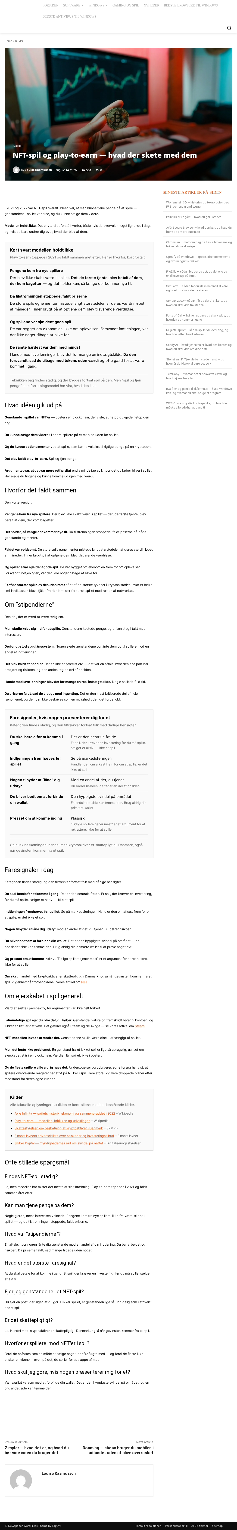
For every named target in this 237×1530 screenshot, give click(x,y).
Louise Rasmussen (38, 170)
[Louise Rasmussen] (17, 169)
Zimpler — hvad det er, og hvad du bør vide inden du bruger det (37, 1450)
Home (8, 41)
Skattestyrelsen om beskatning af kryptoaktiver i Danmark (59, 1128)
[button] (229, 27)
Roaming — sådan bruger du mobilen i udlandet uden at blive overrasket (118, 1450)
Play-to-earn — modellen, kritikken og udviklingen (52, 1121)
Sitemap (217, 1526)
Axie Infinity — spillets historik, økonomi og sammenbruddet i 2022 (65, 1113)
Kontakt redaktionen (148, 1526)
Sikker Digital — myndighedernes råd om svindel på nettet (59, 1143)
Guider (19, 41)
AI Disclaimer (199, 1526)
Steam (139, 1026)
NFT (84, 982)
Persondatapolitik (176, 1526)
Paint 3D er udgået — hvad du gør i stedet (193, 217)
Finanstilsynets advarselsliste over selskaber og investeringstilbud (64, 1136)
